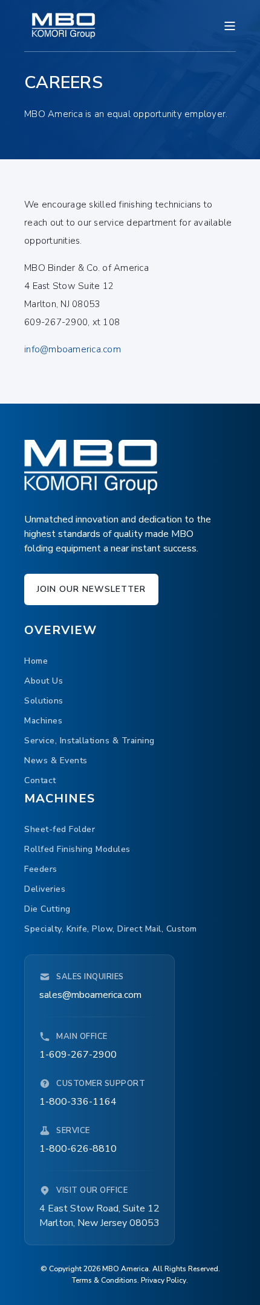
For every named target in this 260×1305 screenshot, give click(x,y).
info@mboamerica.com (72, 349)
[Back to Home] (63, 25)
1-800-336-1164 (78, 1101)
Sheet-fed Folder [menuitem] (59, 829)
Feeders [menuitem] (40, 869)
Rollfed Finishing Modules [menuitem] (77, 849)
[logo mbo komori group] (90, 467)
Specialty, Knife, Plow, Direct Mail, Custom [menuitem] (110, 929)
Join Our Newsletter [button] (91, 589)
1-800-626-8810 (78, 1148)
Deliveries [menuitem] (44, 889)
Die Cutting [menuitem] (47, 909)
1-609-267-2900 (78, 1054)
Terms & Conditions (104, 1280)
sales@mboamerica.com (90, 995)
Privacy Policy (163, 1280)
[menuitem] (36, 662)
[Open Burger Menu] (230, 26)
